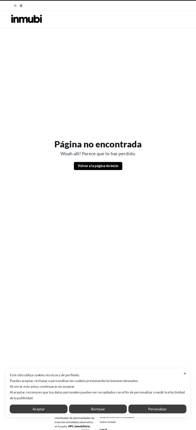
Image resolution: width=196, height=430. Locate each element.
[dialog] (98, 392)
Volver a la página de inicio (98, 166)
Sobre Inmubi (108, 421)
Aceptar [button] (39, 409)
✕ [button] (184, 373)
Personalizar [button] (157, 409)
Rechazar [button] (98, 409)
